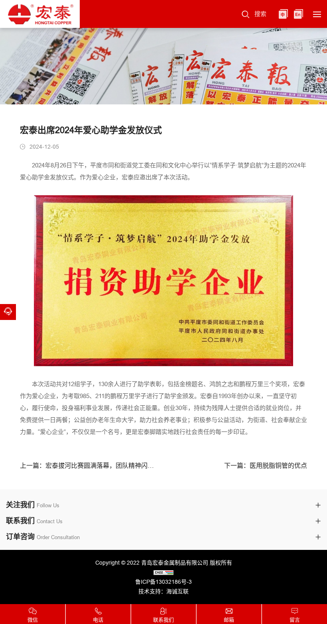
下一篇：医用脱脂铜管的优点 (265, 465)
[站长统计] (163, 572)
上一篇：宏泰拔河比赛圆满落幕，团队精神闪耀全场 (89, 465)
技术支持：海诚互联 (163, 591)
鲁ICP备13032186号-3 (163, 582)
